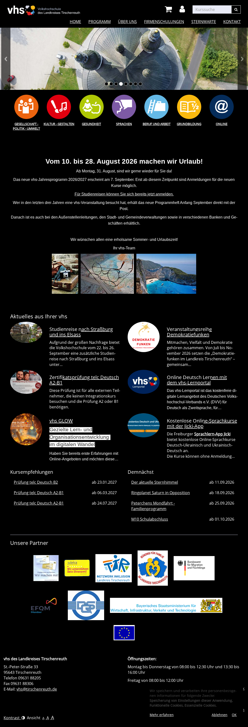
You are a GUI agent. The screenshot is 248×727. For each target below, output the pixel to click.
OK (234, 714)
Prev (5, 59)
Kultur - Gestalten (59, 124)
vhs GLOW (61, 420)
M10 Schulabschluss (149, 519)
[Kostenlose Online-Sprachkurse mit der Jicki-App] (144, 425)
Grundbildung (189, 124)
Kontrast (13, 717)
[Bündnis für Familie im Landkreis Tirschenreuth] (152, 567)
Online (221, 124)
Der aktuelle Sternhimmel (154, 482)
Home (75, 21)
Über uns (127, 21)
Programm (99, 21)
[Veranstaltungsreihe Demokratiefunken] (144, 337)
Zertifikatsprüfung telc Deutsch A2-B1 (84, 380)
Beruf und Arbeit (156, 124)
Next (242, 59)
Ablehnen (219, 714)
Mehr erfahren (162, 714)
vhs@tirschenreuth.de (36, 689)
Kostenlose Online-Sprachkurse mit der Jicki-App (202, 423)
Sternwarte (203, 21)
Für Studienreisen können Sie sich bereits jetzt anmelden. (124, 194)
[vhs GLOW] (26, 429)
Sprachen (124, 124)
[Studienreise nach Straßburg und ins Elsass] (26, 332)
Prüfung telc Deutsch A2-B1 (39, 492)
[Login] (183, 9)
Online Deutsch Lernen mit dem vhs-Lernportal (197, 380)
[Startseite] (43, 7)
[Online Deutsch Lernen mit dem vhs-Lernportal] (144, 382)
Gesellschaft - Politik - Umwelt (26, 126)
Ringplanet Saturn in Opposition (160, 492)
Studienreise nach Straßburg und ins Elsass (81, 332)
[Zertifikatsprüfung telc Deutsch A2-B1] (26, 382)
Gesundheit (91, 124)
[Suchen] (236, 9)
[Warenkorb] (169, 9)
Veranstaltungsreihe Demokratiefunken (189, 332)
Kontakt (232, 21)
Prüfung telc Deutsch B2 (36, 482)
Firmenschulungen (164, 21)
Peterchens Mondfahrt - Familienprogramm (153, 505)
